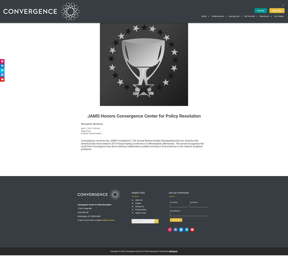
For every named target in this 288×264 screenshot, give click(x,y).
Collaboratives (217, 16)
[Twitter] (181, 229)
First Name (174, 202)
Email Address (175, 211)
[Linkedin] (186, 229)
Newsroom (264, 16)
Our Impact (279, 16)
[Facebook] (175, 229)
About (203, 16)
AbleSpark (173, 251)
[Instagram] (170, 229)
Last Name (193, 202)
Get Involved (249, 16)
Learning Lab (233, 16)
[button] (205, 16)
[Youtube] (192, 229)
